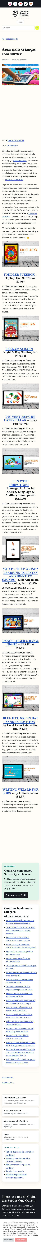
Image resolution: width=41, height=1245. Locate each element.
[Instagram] (10, 4)
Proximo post (7, 1082)
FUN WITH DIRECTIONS (19, 483)
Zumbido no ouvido (15, 1171)
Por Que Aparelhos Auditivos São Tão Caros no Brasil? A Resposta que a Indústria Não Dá (20, 1052)
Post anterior (7, 1077)
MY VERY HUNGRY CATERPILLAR (19, 418)
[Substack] (31, 4)
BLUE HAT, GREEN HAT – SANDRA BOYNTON (20, 720)
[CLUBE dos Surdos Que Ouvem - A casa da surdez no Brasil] (20, 13)
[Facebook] (15, 4)
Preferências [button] (8, 1240)
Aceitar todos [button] (20, 1240)
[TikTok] (26, 4)
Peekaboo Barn (20, 160)
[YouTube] (20, 4)
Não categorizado (10, 38)
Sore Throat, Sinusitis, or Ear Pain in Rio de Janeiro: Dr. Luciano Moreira (20, 930)
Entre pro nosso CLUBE (16, 895)
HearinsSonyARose (16, 140)
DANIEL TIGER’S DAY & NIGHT (20, 642)
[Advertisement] (18, 112)
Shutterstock (12, 145)
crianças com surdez (14, 179)
